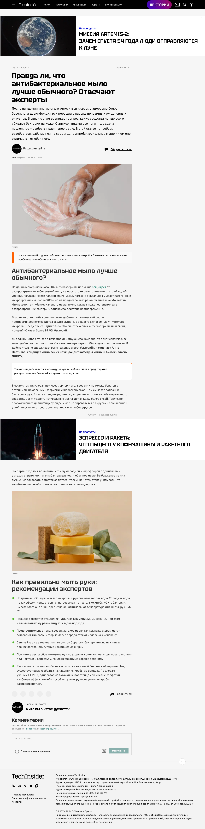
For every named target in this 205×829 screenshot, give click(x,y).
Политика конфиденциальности (29, 798)
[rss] (13, 786)
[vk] (19, 786)
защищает (99, 287)
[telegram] (25, 786)
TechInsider (29, 4)
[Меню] (13, 4)
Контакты (17, 802)
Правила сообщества (23, 795)
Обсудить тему (121, 149)
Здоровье (21, 158)
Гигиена (40, 158)
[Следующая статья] (102, 761)
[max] (36, 786)
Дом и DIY (31, 158)
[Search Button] (185, 4)
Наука (15, 68)
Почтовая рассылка (177, 4)
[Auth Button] (191, 4)
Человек (24, 68)
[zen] (31, 786)
